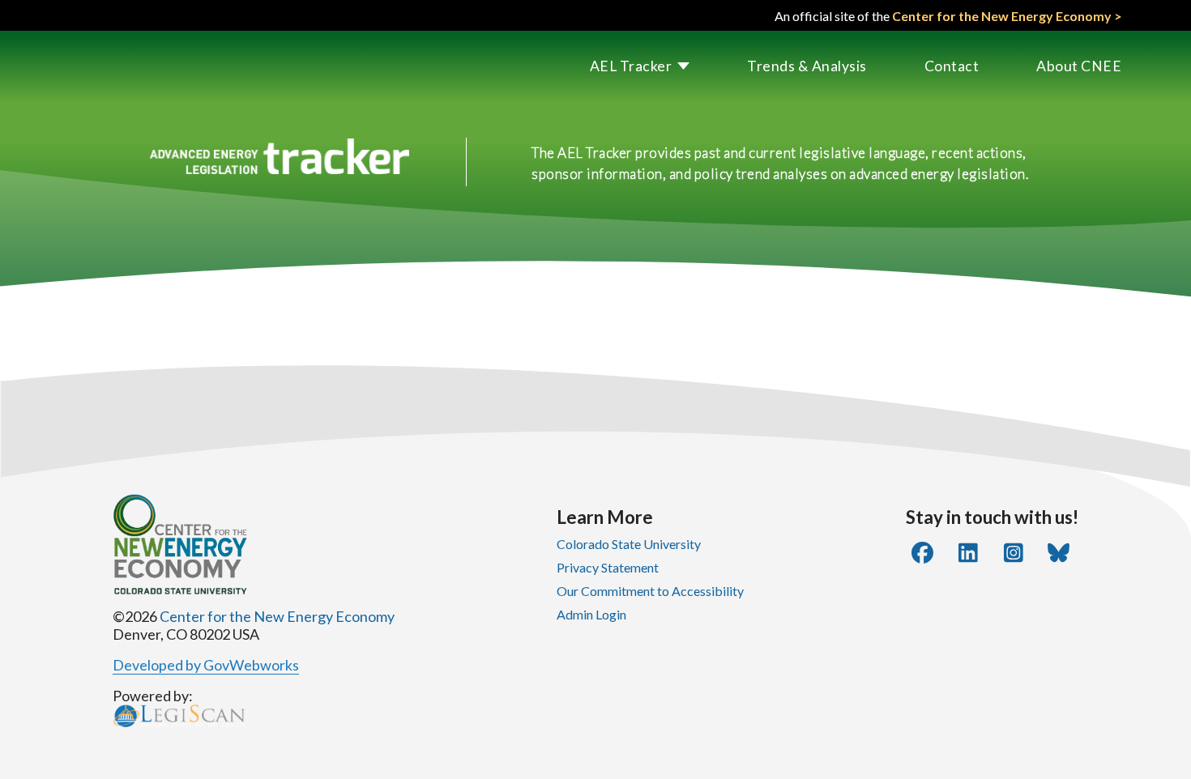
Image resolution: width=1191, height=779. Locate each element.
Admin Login (591, 614)
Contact (952, 65)
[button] (611, 66)
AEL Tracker (631, 65)
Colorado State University (629, 543)
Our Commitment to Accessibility (650, 590)
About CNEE (1078, 65)
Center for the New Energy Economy (277, 616)
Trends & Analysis (807, 65)
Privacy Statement (608, 567)
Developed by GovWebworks (206, 665)
